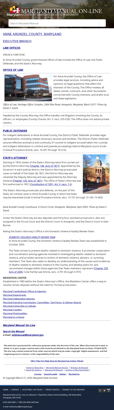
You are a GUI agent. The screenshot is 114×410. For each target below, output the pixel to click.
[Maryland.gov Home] (13, 12)
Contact (15, 390)
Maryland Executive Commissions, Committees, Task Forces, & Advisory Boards (42, 303)
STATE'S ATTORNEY (15, 158)
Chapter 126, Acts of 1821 (27, 180)
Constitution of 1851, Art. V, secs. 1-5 (50, 184)
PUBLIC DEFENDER (15, 130)
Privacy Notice (52, 390)
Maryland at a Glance (13, 317)
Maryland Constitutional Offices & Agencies (24, 291)
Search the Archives (34, 370)
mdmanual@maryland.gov (28, 335)
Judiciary (62, 374)
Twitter (104, 390)
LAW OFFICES (11, 48)
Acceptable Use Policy (32, 390)
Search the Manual (13, 331)
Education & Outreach (54, 370)
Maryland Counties (12, 310)
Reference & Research (79, 367)
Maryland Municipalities (15, 313)
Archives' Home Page (35, 367)
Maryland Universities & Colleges (19, 306)
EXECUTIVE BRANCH (17, 41)
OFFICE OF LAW (13, 70)
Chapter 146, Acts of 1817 (44, 166)
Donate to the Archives (73, 390)
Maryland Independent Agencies (19, 299)
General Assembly (50, 374)
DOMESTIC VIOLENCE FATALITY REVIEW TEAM (32, 237)
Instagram (108, 390)
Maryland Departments (14, 295)
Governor (38, 374)
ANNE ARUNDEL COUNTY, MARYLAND (32, 34)
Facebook (100, 390)
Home (5, 390)
